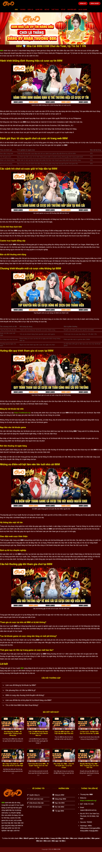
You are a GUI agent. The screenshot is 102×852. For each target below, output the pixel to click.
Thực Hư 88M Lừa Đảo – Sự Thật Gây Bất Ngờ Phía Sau (63, 732)
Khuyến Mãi (72, 9)
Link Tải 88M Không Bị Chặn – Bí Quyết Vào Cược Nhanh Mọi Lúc (38, 733)
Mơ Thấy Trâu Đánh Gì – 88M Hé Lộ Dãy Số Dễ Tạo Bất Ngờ (13, 764)
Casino (23, 9)
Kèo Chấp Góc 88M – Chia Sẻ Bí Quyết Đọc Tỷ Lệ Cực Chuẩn (64, 765)
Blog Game (83, 9)
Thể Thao (55, 9)
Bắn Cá (30, 9)
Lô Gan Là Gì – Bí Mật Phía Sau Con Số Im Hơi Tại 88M (89, 732)
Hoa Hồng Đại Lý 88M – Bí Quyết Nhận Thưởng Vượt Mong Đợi (13, 733)
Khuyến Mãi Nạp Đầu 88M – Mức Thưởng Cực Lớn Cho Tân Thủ (89, 765)
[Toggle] (3, 685)
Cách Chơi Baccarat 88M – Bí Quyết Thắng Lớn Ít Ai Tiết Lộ (38, 765)
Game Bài (38, 9)
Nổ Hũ (47, 9)
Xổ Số (63, 9)
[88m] (13, 3)
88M (16, 9)
